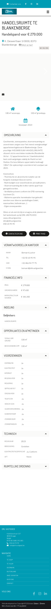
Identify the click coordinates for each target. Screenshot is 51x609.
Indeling (9, 307)
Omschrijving (12, 135)
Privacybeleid (22, 606)
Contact (10, 583)
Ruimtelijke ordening (17, 466)
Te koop (10, 560)
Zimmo (42, 603)
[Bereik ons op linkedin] (45, 594)
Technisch (10, 433)
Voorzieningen (13, 355)
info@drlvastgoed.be (17, 545)
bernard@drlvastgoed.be (32, 268)
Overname (11, 568)
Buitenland (11, 571)
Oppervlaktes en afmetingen (21, 330)
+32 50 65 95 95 (29, 258)
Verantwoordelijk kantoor (21, 245)
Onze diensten (12, 575)
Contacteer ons (15, 234)
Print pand (40, 234)
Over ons (10, 579)
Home (9, 556)
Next (46, 72)
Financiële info (13, 277)
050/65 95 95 (14, 543)
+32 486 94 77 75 (29, 263)
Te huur (10, 564)
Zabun (36, 603)
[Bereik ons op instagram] (39, 594)
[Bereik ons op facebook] (34, 594)
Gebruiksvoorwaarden (9, 606)
